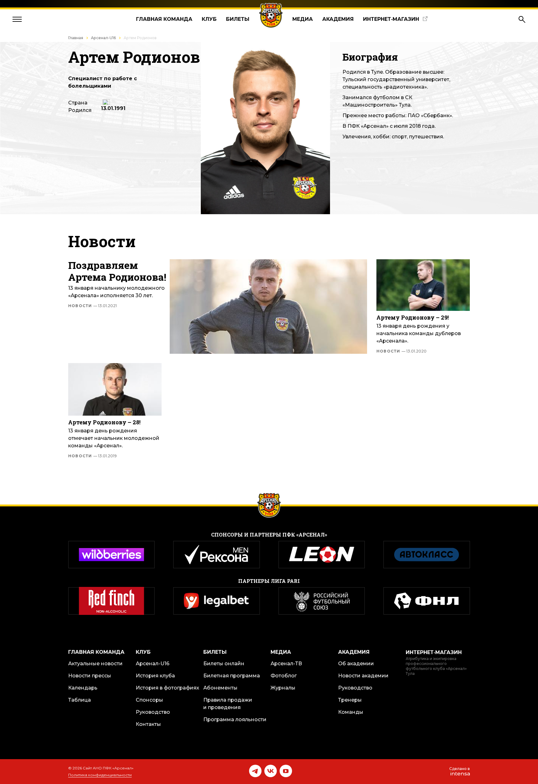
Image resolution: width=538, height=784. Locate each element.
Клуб (209, 19)
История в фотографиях (167, 688)
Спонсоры (149, 700)
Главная (75, 37)
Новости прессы (89, 676)
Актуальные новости (95, 663)
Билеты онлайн (223, 663)
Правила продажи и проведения (227, 703)
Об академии (356, 663)
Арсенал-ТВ (286, 663)
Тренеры (350, 700)
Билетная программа (231, 676)
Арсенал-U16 (103, 37)
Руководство (153, 712)
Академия (338, 19)
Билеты (237, 19)
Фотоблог (284, 676)
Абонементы (220, 688)
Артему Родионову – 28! (104, 422)
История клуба (155, 676)
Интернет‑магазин (391, 19)
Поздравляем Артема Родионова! (117, 271)
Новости (92, 306)
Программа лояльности (235, 719)
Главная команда (164, 19)
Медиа (302, 19)
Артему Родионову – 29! (412, 317)
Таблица (79, 700)
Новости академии (363, 676)
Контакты (148, 724)
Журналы (283, 688)
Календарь (82, 688)
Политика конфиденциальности (100, 774)
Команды (350, 712)
